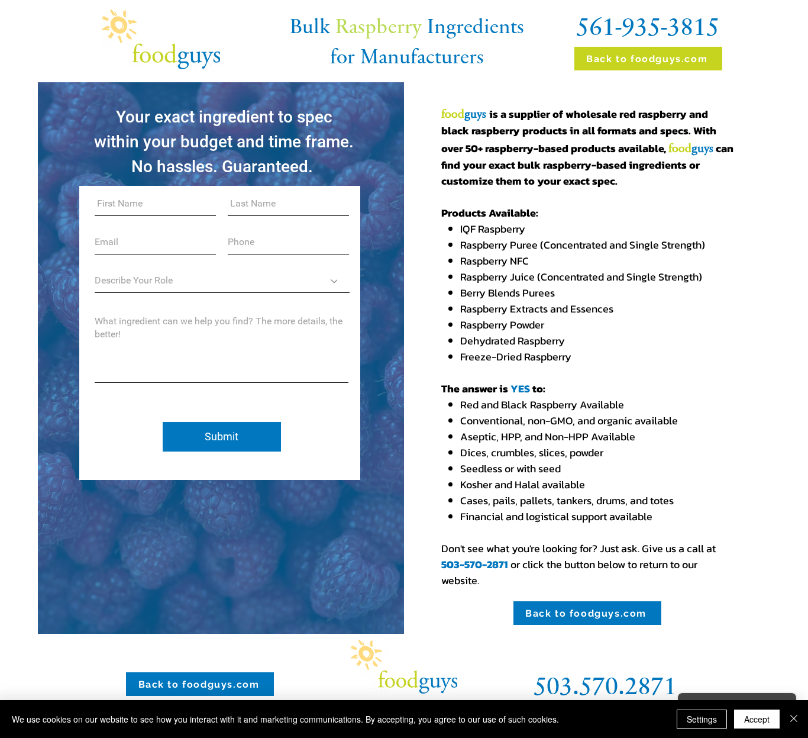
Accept (757, 719)
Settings (702, 719)
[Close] (794, 719)
